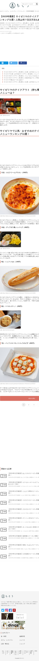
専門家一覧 (31, 652)
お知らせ (15, 652)
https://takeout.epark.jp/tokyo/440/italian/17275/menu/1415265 (19, 216)
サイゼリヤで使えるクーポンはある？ (14, 80)
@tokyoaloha (6, 115)
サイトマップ (3, 652)
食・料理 (3, 636)
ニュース (22, 640)
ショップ (22, 644)
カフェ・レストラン (10, 11)
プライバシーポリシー (26, 652)
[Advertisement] (19, 32)
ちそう (2, 11)
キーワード (8, 652)
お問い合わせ (20, 652)
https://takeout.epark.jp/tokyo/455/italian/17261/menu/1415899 (19, 293)
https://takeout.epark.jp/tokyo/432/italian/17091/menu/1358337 (19, 383)
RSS (36, 651)
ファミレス (21, 11)
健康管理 (22, 636)
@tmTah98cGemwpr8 (8, 330)
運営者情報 (12, 652)
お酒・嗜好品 (5, 644)
